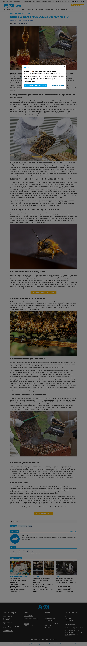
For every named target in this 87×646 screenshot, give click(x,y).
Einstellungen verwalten (58, 85)
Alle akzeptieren (29, 85)
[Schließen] (64, 66)
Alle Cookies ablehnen (40, 85)
